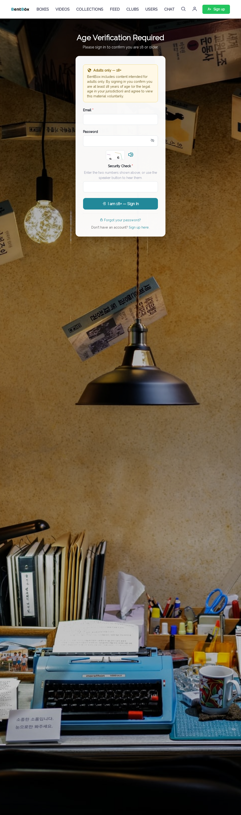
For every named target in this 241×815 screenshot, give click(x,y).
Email (88, 110)
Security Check (120, 166)
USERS (151, 9)
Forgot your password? (122, 220)
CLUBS (132, 9)
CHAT (169, 9)
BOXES (42, 9)
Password (90, 132)
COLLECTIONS (89, 9)
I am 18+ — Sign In (123, 204)
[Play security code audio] (131, 155)
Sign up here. (139, 227)
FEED (115, 9)
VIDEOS (63, 9)
